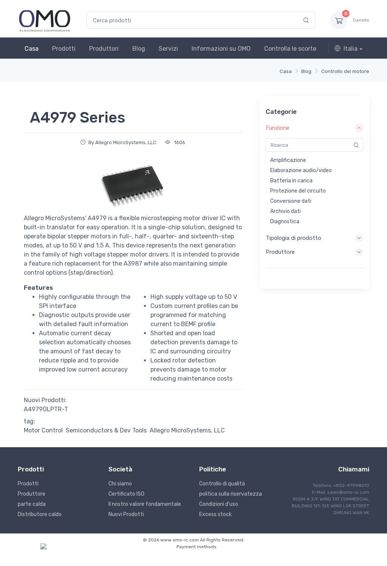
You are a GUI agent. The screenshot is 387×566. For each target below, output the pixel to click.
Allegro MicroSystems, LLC (187, 430)
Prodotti (64, 48)
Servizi (168, 48)
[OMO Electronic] (44, 20)
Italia (351, 48)
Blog (138, 48)
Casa (32, 48)
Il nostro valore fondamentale (144, 504)
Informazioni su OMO (221, 48)
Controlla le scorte (290, 48)
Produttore (31, 494)
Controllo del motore (345, 71)
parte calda (32, 504)
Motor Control (43, 430)
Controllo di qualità (222, 483)
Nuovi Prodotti (126, 514)
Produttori (104, 48)
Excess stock (215, 514)
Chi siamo (120, 483)
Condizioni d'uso (218, 504)
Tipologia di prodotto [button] (293, 238)
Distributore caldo (40, 514)
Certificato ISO (126, 494)
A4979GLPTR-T (46, 409)
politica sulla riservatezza (230, 494)
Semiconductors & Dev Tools (106, 430)
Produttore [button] (280, 252)
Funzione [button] (277, 127)
